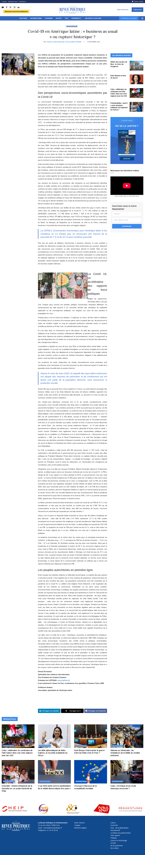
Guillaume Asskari (73, 42)
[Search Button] (142, 18)
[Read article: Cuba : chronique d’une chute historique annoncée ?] (126, 771)
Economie (49, 18)
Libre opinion (115, 835)
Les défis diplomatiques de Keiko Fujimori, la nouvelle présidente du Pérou (52, 753)
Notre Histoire (79, 823)
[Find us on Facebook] (6, 7)
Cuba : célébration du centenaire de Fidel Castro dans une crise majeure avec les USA (17, 753)
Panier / (138, 1)
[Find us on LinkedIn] (18, 7)
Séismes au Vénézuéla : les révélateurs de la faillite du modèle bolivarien (125, 753)
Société (59, 18)
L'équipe (77, 825)
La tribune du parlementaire (120, 833)
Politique (23, 18)
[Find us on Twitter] (10, 7)
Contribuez (22, 1)
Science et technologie (118, 840)
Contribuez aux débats (129, 18)
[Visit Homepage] (72, 9)
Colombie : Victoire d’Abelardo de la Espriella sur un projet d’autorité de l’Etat (17, 788)
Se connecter (123, 10)
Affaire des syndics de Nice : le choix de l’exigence (118, 64)
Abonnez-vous (12, 1)
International (36, 18)
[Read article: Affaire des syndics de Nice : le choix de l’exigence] (136, 66)
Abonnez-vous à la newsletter (16, 11)
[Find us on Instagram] (14, 7)
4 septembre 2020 (93, 42)
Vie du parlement (116, 845)
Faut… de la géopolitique (119, 828)
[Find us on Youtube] (3, 7)
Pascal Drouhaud (55, 42)
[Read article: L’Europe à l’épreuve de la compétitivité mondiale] (90, 771)
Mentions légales (80, 828)
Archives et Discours (93, 18)
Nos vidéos (114, 848)
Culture (113, 823)
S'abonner (137, 10)
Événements (76, 18)
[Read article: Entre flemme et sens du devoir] (136, 79)
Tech (66, 18)
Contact (4, 1)
